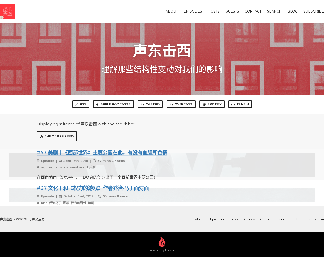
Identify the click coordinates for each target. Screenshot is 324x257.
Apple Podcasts (116, 104)
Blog (292, 11)
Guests (232, 11)
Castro (153, 104)
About (172, 11)
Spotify (215, 104)
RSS (83, 104)
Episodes (193, 11)
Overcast (184, 104)
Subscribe (313, 11)
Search (274, 11)
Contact (253, 11)
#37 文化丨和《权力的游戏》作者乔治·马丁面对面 (93, 188)
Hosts (214, 11)
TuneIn (242, 104)
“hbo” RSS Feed (59, 136)
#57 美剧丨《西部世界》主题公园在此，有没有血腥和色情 (102, 152)
